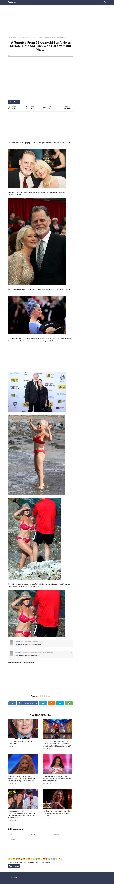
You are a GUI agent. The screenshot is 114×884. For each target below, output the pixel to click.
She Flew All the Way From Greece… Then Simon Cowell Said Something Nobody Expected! (57, 813)
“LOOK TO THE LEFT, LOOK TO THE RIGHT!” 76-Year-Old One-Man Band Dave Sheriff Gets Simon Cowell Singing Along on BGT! (57, 744)
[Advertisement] (57, 22)
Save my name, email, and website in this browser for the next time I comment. (30, 862)
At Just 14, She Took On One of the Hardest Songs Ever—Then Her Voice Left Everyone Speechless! (57, 778)
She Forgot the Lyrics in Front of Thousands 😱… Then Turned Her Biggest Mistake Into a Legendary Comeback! (22, 778)
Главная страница (13, 37)
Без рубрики (14, 102)
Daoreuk (13, 2)
